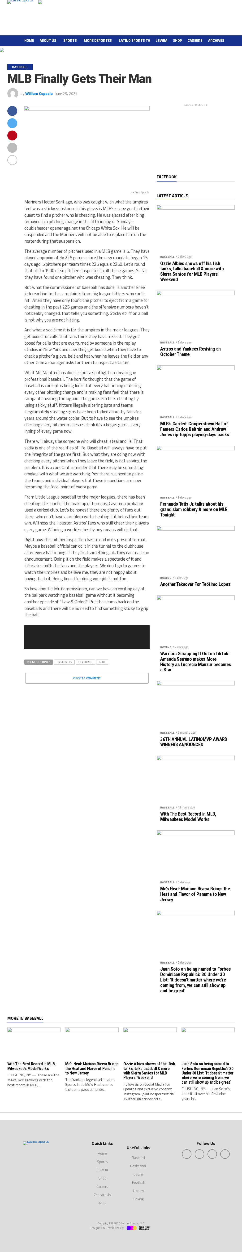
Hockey (138, 1190)
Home (29, 40)
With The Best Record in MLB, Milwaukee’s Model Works (188, 816)
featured (85, 662)
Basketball (138, 1166)
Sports (70, 40)
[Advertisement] (196, 137)
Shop (177, 40)
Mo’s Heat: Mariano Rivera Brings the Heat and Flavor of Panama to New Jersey (195, 894)
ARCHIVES (216, 40)
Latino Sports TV (134, 40)
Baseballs (64, 662)
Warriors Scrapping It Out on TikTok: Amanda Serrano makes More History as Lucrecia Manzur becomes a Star (195, 662)
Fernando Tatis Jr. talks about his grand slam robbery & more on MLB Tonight (194, 509)
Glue (102, 662)
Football (138, 1182)
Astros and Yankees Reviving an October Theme (190, 351)
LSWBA (161, 40)
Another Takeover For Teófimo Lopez (195, 584)
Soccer (138, 1174)
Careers (195, 40)
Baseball (167, 256)
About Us (48, 40)
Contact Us (102, 1194)
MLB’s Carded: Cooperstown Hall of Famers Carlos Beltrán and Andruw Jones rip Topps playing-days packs (194, 429)
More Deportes (98, 40)
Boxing (166, 577)
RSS (102, 1203)
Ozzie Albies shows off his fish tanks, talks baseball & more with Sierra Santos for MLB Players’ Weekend (192, 272)
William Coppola (39, 93)
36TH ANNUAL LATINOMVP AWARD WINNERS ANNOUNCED (193, 742)
